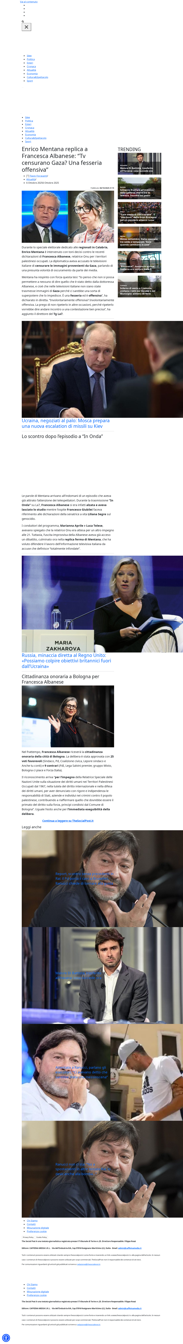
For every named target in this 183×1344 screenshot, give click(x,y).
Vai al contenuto (29, 1)
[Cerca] (23, 21)
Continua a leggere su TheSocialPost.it (68, 821)
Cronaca (31, 66)
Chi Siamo (32, 1220)
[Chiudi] (26, 27)
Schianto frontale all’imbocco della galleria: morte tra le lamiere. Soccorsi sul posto (137, 193)
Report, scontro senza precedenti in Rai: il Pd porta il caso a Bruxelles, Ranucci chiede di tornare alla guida (84, 878)
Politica (31, 59)
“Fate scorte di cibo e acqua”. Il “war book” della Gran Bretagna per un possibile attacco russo (138, 217)
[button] (6, 1338)
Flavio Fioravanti (38, 175)
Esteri (30, 62)
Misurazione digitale (38, 1227)
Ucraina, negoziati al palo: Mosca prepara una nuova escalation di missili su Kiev (66, 423)
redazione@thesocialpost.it (88, 1264)
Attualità (31, 70)
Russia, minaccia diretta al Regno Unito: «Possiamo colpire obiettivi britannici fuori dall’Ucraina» (66, 660)
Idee (29, 55)
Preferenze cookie (37, 1231)
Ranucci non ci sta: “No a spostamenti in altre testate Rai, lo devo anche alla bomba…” (83, 1169)
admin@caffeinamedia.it (130, 1248)
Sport (30, 80)
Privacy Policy (28, 1237)
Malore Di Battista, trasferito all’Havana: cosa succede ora (78, 975)
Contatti (31, 1224)
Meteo (122, 236)
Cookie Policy (41, 1237)
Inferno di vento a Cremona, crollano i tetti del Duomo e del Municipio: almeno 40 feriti (137, 291)
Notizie (123, 187)
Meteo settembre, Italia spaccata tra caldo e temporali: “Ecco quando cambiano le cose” (139, 242)
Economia (32, 73)
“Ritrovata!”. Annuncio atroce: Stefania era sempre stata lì (137, 268)
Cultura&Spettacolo (37, 77)
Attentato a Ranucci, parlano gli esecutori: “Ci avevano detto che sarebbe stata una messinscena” (81, 1072)
